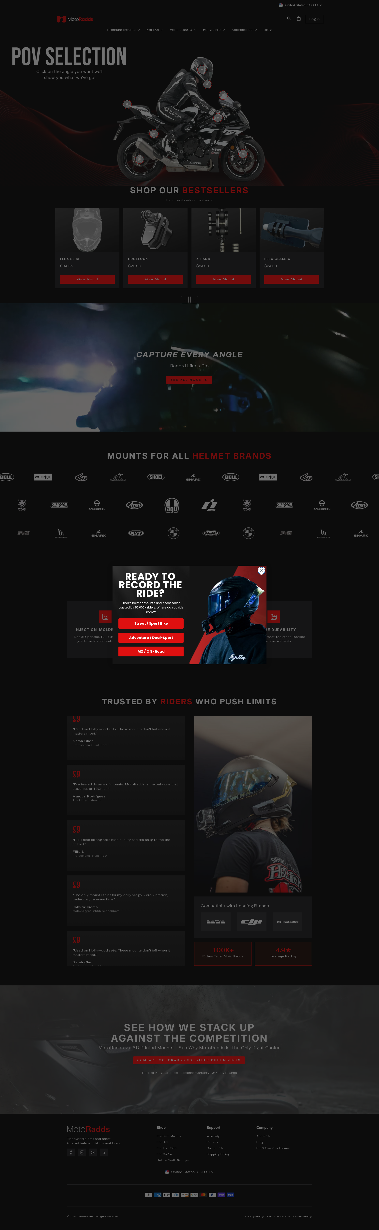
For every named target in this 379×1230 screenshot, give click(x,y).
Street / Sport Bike (151, 623)
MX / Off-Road (151, 651)
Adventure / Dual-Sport (151, 637)
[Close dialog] (261, 570)
